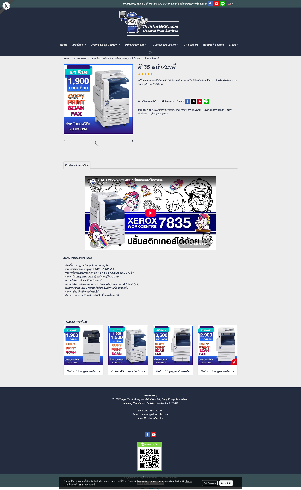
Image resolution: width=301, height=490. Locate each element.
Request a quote (213, 44)
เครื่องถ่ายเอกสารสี (159, 114)
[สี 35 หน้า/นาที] (98, 99)
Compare (169, 101)
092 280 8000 (161, 3)
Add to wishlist (148, 101)
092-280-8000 (153, 410)
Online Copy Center (104, 44)
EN (233, 4)
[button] (150, 53)
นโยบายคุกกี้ (89, 484)
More (233, 44)
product (78, 44)
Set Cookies (210, 483)
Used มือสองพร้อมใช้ (163, 110)
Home (64, 44)
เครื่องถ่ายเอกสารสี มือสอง (189, 110)
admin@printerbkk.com (154, 414)
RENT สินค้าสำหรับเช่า (214, 110)
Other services (135, 44)
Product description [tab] (77, 165)
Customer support (165, 44)
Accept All (226, 483)
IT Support (191, 44)
